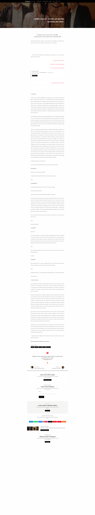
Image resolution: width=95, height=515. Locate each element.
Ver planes (47, 410)
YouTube (55, 421)
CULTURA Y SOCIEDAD (38, 1)
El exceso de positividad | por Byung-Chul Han (57, 67)
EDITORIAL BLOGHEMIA (45, 1)
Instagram (45, 421)
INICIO (32, 1)
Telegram (31, 421)
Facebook (40, 421)
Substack (64, 421)
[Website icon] (47, 362)
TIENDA (54, 1)
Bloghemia (27, 1)
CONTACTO (56, 1)
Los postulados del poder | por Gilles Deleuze (57, 82)
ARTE (34, 1)
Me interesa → (35, 75)
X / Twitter (50, 421)
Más (59, 1)
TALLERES (50, 1)
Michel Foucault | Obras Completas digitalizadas (57, 64)
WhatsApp (35, 421)
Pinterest (59, 421)
